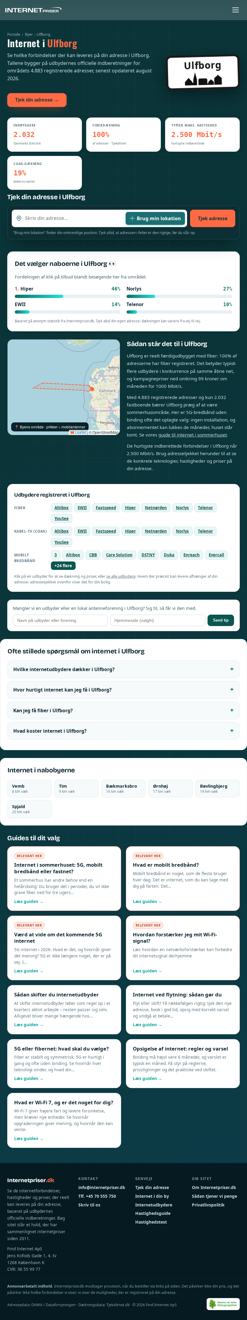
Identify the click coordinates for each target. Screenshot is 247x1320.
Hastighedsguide (152, 1213)
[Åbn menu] (235, 10)
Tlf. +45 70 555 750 (97, 1196)
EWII (82, 507)
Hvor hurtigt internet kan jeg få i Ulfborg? (62, 689)
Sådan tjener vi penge (214, 1196)
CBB (93, 555)
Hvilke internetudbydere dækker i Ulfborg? (63, 669)
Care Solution (119, 555)
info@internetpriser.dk (101, 1187)
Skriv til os (89, 1205)
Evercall (216, 555)
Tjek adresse (212, 218)
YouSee (62, 518)
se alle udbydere (121, 576)
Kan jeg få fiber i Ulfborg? (43, 710)
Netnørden (156, 507)
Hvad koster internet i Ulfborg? (49, 731)
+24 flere (63, 565)
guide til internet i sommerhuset (192, 435)
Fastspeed (106, 507)
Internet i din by (152, 1196)
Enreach (191, 555)
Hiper (130, 507)
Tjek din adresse (152, 1187)
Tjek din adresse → (37, 99)
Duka (169, 555)
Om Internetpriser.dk (214, 1187)
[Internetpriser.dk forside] (33, 10)
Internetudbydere (153, 1205)
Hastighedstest (151, 1222)
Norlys (182, 507)
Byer (29, 34)
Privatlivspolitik (208, 1205)
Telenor (205, 507)
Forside (13, 34)
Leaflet (80, 432)
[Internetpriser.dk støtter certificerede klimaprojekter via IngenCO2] (223, 1304)
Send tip (221, 620)
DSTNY (148, 555)
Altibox (62, 507)
